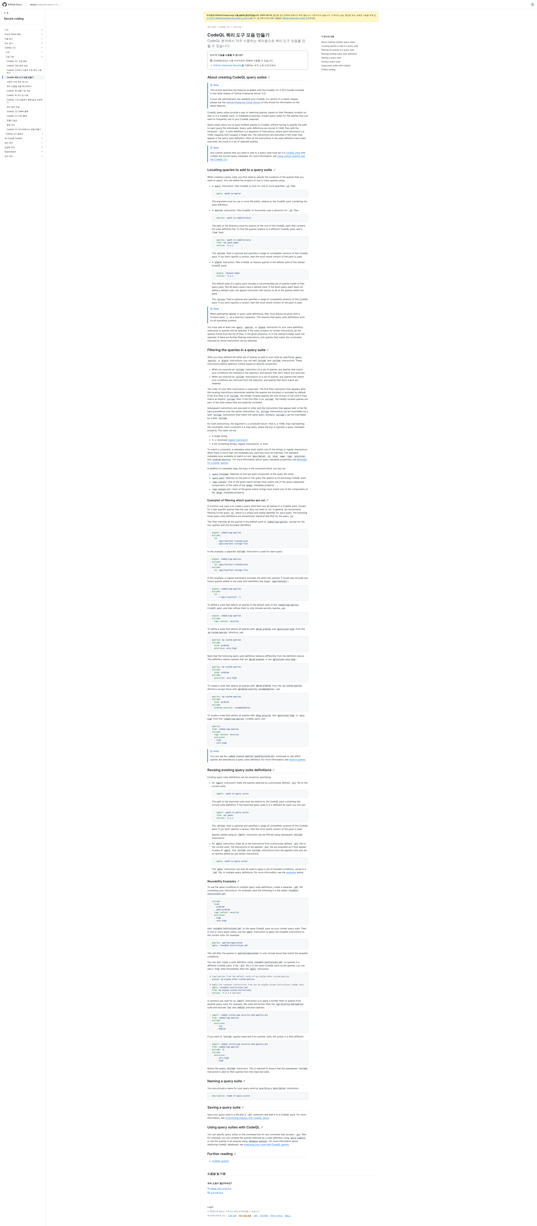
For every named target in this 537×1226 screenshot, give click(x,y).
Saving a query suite (224, 1107)
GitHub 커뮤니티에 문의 (220, 1188)
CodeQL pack (293, 152)
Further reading (220, 1154)
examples (291, 872)
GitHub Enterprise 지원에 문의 (295, 18)
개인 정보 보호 (245, 1215)
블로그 (288, 1215)
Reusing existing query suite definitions (239, 770)
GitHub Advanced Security (227, 65)
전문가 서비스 (276, 1215)
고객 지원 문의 (216, 1192)
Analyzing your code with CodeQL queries (266, 1144)
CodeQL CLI (224, 27)
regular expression (238, 439)
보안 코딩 (211, 27)
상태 (255, 1215)
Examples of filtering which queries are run (236, 500)
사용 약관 (232, 1215)
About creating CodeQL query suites (237, 77)
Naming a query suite (224, 1081)
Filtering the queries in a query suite (236, 350)
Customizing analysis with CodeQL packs (247, 1118)
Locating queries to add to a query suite (239, 170)
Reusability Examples (221, 881)
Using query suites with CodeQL (233, 1127)
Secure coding (14, 18)
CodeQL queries (220, 1161)
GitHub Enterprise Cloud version (243, 102)
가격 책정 (264, 1215)
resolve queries (297, 759)
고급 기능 (237, 27)
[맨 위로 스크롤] (531, 1220)
